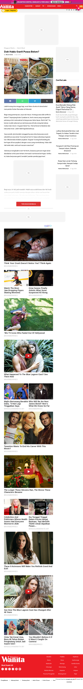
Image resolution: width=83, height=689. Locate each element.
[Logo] (6, 6)
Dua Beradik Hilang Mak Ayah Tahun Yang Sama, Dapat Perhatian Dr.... (66, 107)
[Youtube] (76, 10)
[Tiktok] (74, 10)
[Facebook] (67, 10)
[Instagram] (69, 10)
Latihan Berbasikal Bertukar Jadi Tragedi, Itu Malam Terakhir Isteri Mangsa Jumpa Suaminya (67, 133)
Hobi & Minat (21, 48)
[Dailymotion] (20, 669)
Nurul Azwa (9, 54)
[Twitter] (71, 10)
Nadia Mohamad (61, 112)
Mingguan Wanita (9, 48)
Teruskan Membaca (28, 204)
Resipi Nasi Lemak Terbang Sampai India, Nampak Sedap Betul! (67, 163)
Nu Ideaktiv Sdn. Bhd (70, 679)
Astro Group (69, 681)
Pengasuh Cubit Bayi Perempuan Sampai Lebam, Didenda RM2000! (67, 148)
